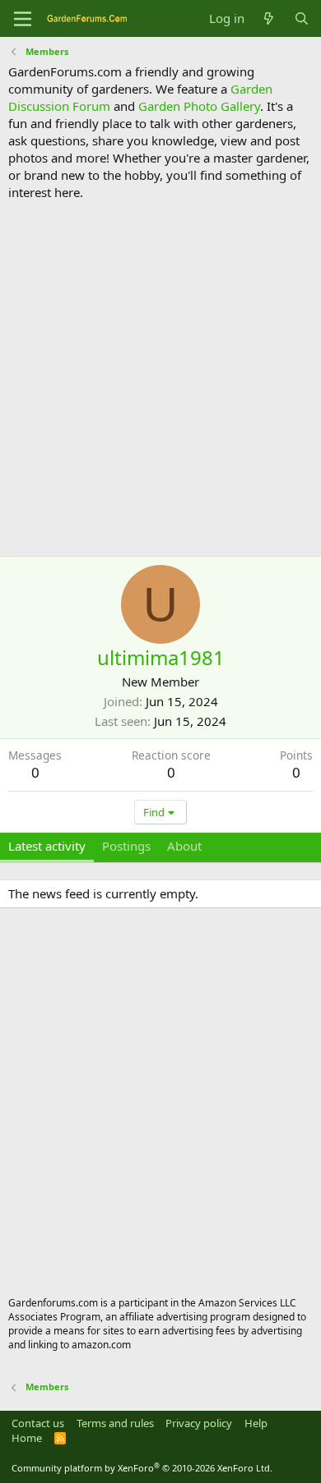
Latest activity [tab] (47, 846)
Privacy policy (198, 1423)
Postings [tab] (126, 846)
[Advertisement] (160, 378)
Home (27, 1437)
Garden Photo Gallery (199, 106)
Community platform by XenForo (142, 1468)
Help (256, 1423)
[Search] (302, 18)
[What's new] (269, 18)
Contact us (38, 1423)
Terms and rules (115, 1423)
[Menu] (22, 18)
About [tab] (184, 846)
